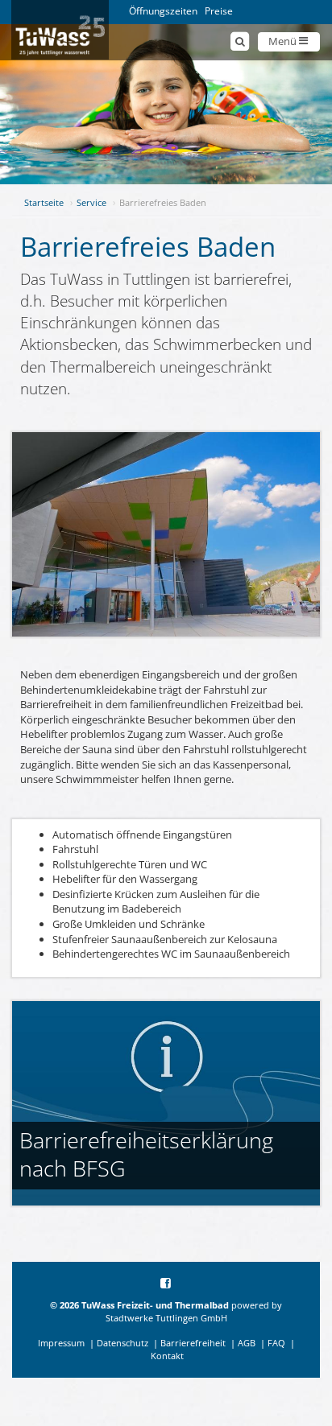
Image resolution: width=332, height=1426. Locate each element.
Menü (283, 41)
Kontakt (167, 1356)
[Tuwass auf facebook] (166, 1284)
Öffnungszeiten (163, 11)
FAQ (276, 1343)
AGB (246, 1343)
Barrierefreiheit (193, 1343)
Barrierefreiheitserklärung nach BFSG (146, 1154)
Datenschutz (122, 1343)
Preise (219, 11)
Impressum (61, 1343)
